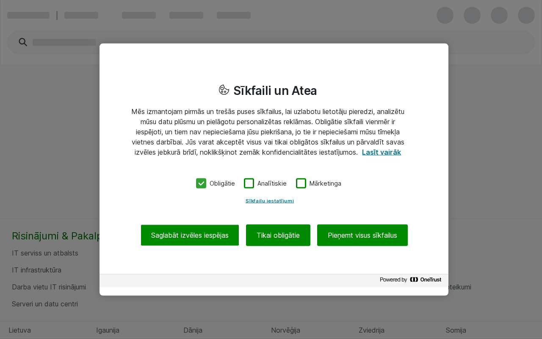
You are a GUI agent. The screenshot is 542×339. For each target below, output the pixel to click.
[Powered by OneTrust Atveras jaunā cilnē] (412, 281)
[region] (274, 170)
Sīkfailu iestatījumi (270, 200)
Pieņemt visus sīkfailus (362, 235)
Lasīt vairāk (381, 152)
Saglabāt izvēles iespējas (190, 235)
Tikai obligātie (278, 235)
